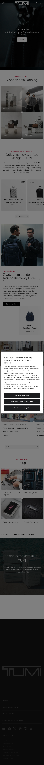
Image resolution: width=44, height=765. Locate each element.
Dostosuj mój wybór (22, 408)
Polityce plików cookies (26, 388)
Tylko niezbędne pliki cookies (22, 401)
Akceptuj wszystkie (22, 395)
